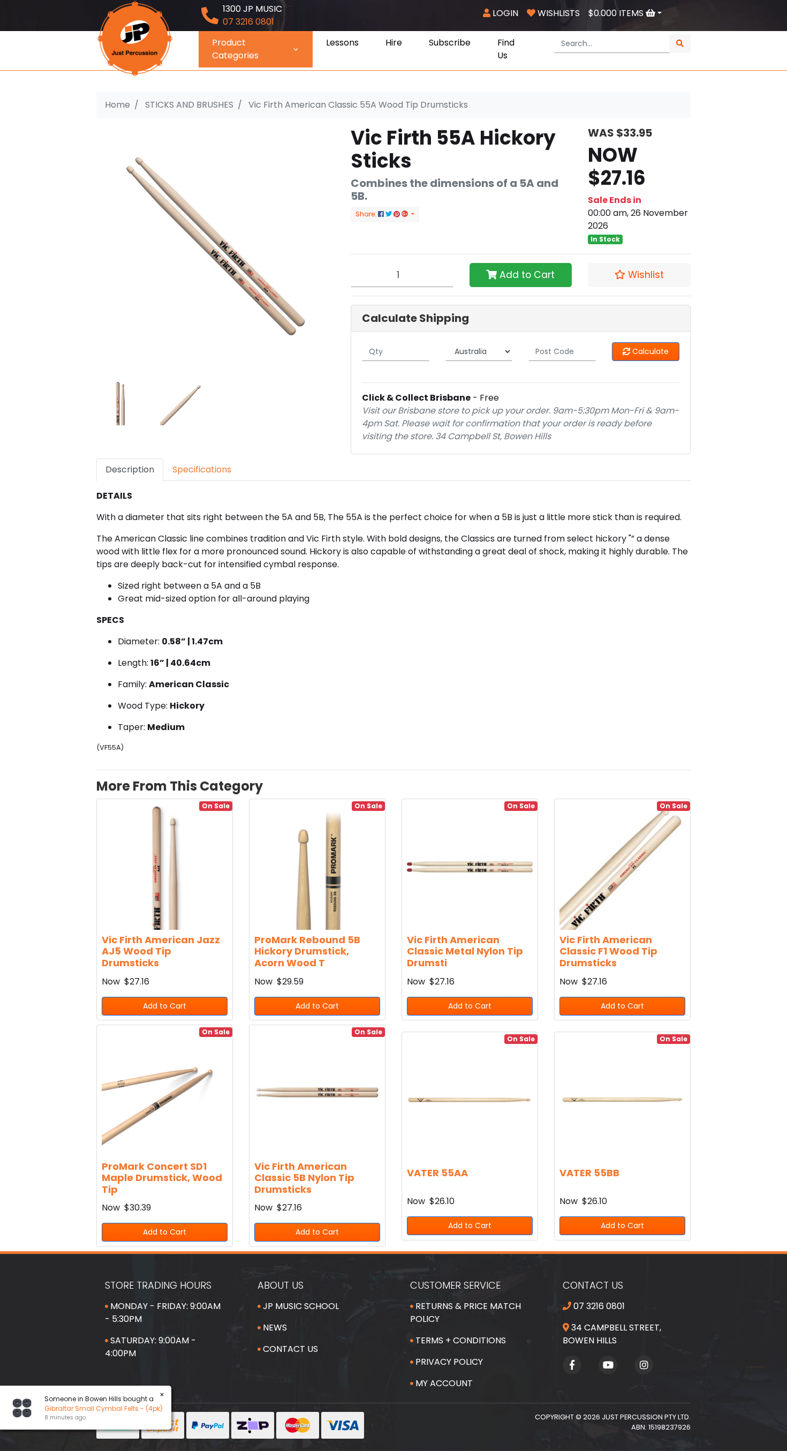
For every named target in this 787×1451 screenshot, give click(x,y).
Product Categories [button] (235, 49)
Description (129, 469)
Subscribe (450, 42)
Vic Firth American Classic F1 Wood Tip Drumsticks (608, 951)
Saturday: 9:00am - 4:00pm (150, 1346)
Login (504, 13)
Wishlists (557, 13)
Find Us (505, 49)
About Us (281, 1285)
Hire (393, 42)
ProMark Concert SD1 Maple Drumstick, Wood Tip (162, 1178)
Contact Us (289, 1349)
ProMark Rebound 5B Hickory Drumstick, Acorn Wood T (307, 951)
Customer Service (455, 1285)
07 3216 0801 (598, 1306)
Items (617, 13)
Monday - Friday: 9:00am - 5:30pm (163, 1312)
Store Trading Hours (158, 1285)
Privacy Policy (448, 1362)
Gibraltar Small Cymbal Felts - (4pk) (103, 1408)
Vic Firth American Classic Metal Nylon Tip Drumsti (465, 951)
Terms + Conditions (459, 1340)
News (274, 1327)
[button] (639, 275)
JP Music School (300, 1306)
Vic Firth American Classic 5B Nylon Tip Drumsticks (304, 1178)
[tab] (129, 469)
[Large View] (120, 401)
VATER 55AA (437, 1172)
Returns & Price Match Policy (465, 1312)
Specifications (201, 469)
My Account (443, 1383)
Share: (366, 214)
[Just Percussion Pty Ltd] (134, 38)
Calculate (649, 351)
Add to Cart (526, 274)
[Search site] (680, 43)
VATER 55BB (589, 1172)
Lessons (342, 42)
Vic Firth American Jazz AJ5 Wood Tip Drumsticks (161, 951)
